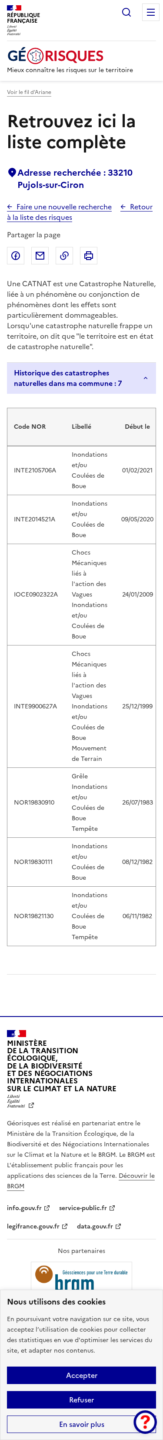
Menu (151, 12)
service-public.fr (83, 1208)
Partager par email (40, 255)
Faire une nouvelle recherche (64, 206)
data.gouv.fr (95, 1226)
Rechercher (126, 12)
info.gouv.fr (24, 1208)
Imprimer (88, 255)
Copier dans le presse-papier (64, 255)
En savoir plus (81, 1424)
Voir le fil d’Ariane (29, 92)
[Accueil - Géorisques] (70, 56)
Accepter (81, 1375)
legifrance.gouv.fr (33, 1226)
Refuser (81, 1400)
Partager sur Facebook (15, 255)
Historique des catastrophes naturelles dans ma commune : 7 (68, 378)
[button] (145, 1422)
